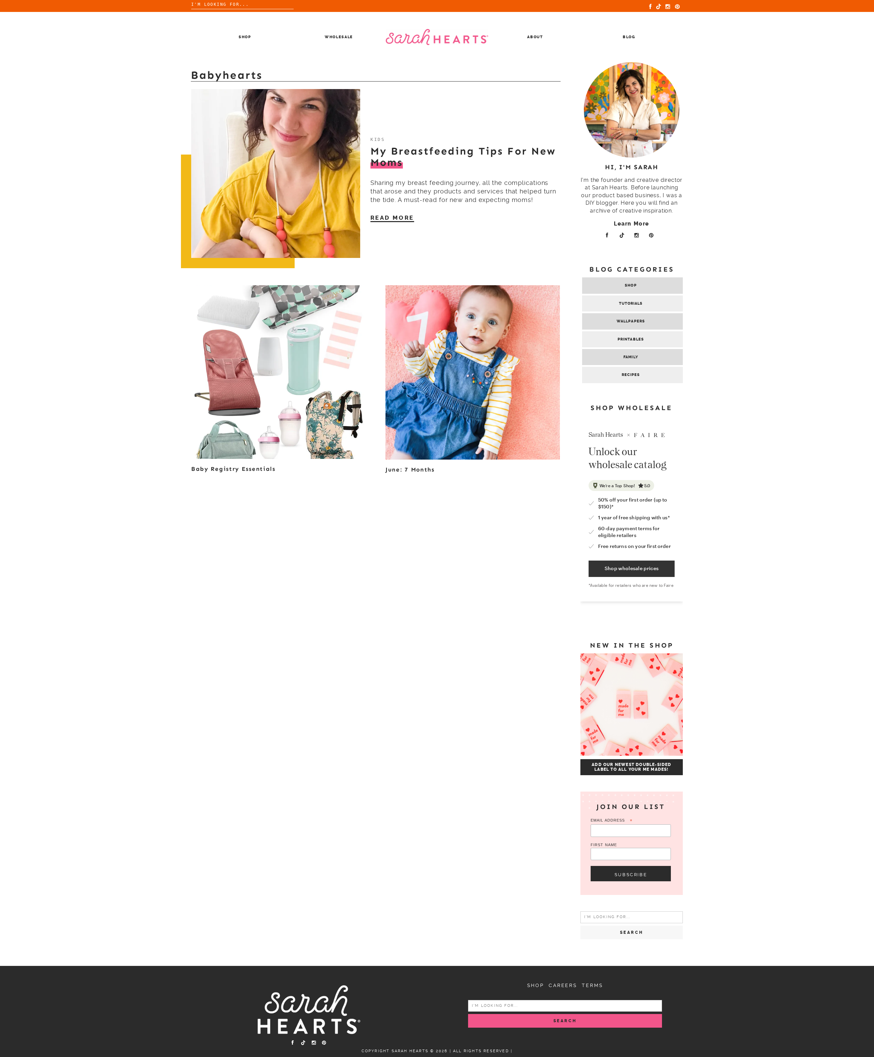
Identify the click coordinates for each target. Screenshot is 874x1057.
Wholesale (339, 37)
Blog (629, 37)
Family (630, 357)
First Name (604, 845)
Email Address (612, 820)
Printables (631, 339)
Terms (592, 985)
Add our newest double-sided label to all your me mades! (631, 767)
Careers (563, 985)
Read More (392, 217)
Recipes (631, 375)
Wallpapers (631, 321)
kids (377, 139)
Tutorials (631, 303)
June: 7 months (410, 469)
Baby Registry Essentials (233, 468)
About (535, 37)
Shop (245, 37)
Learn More (631, 223)
